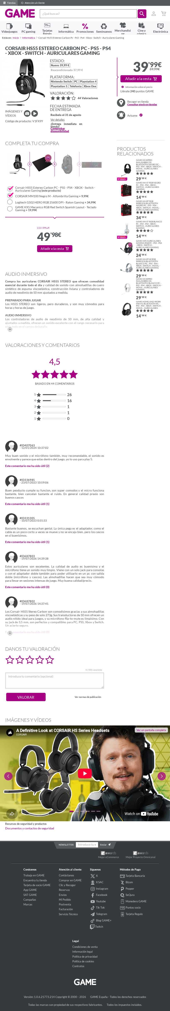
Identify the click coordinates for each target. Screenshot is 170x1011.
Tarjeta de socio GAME (37, 885)
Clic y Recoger (67, 885)
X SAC (99, 882)
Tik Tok (100, 907)
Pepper (129, 888)
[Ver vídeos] (34, 113)
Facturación (66, 909)
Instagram (101, 888)
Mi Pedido (65, 899)
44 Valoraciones (88, 98)
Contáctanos (66, 875)
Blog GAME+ (103, 920)
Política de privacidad (84, 956)
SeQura (130, 894)
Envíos (63, 894)
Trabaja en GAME (34, 875)
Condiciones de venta (85, 946)
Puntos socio (133, 907)
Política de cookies (83, 961)
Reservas (64, 890)
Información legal (82, 951)
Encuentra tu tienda (35, 880)
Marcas (27, 904)
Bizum (129, 882)
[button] (142, 13)
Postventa (65, 904)
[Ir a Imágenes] (27, 113)
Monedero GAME (136, 901)
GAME (20, 13)
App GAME (30, 890)
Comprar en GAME (70, 880)
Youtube (100, 901)
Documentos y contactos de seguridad (29, 828)
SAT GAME (30, 894)
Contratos (78, 966)
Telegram (101, 914)
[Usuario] (153, 13)
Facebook (101, 894)
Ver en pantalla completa (151, 730)
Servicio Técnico (68, 914)
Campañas (29, 899)
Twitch (99, 926)
